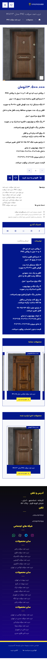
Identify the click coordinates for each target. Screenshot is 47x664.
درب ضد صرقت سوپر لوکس (8, 201)
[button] (5, 5)
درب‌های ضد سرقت (20, 212)
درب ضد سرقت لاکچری (22, 564)
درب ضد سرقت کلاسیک (21, 556)
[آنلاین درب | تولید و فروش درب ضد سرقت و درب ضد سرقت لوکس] (36, 4)
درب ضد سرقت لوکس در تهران (22, 567)
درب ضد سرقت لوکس (14, 197)
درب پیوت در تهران (22, 580)
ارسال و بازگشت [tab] (22, 241)
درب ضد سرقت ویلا (22, 626)
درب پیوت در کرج (21, 584)
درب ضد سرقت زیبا (9, 195)
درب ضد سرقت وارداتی (12, 198)
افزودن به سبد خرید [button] (22, 399)
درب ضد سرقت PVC (9, 205)
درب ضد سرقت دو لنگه (21, 598)
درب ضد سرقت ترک (22, 587)
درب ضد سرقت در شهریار (22, 595)
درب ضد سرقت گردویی (21, 560)
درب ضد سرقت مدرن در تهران (22, 618)
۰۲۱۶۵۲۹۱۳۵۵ (38, 521)
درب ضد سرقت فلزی (21, 552)
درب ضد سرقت (14, 187)
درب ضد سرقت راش (21, 549)
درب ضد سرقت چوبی (21, 591)
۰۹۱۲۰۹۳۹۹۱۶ (38, 515)
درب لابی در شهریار (22, 629)
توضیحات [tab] (38, 241)
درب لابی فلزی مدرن (22, 633)
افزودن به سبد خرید (30, 177)
